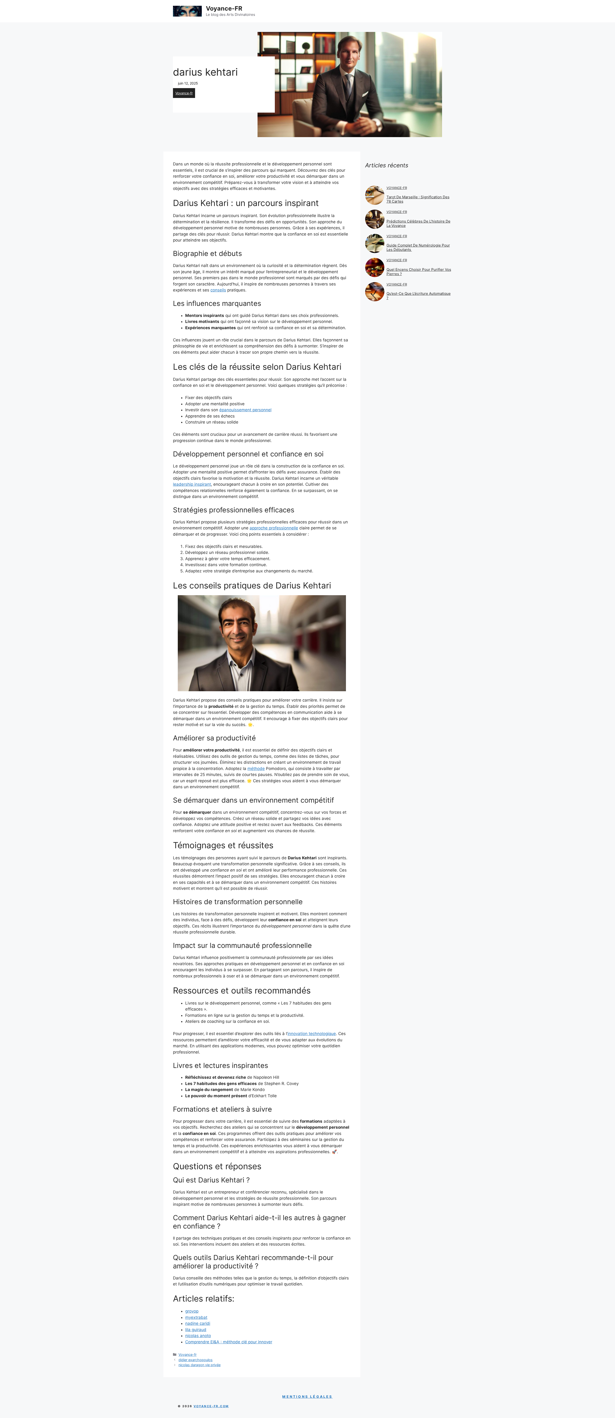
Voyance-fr (184, 93)
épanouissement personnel (245, 409)
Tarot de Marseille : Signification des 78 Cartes (418, 199)
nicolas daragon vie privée (199, 1365)
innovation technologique (312, 1033)
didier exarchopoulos (195, 1360)
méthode (256, 768)
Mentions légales (307, 1396)
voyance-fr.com (211, 1406)
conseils (218, 290)
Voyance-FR (224, 8)
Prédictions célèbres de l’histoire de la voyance (418, 223)
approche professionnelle (274, 528)
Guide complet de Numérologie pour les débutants (418, 247)
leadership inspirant (192, 484)
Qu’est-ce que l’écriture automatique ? (419, 295)
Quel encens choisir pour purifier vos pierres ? (419, 271)
